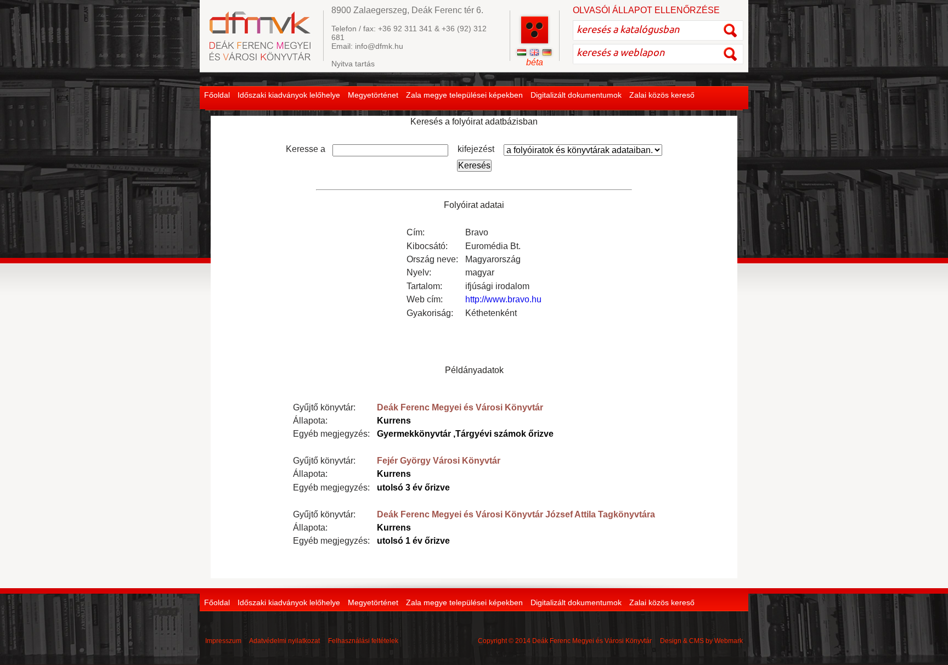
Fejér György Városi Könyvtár (438, 460)
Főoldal (217, 95)
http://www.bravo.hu (503, 299)
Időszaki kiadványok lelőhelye (289, 95)
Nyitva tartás (353, 63)
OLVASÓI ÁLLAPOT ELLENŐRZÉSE (646, 10)
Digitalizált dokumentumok (576, 95)
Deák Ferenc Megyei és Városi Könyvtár (460, 407)
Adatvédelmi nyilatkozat (284, 641)
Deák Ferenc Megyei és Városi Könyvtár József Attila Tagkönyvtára (516, 514)
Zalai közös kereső (662, 95)
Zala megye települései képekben (464, 95)
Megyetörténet (373, 95)
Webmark (728, 641)
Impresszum (223, 641)
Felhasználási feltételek (363, 641)
